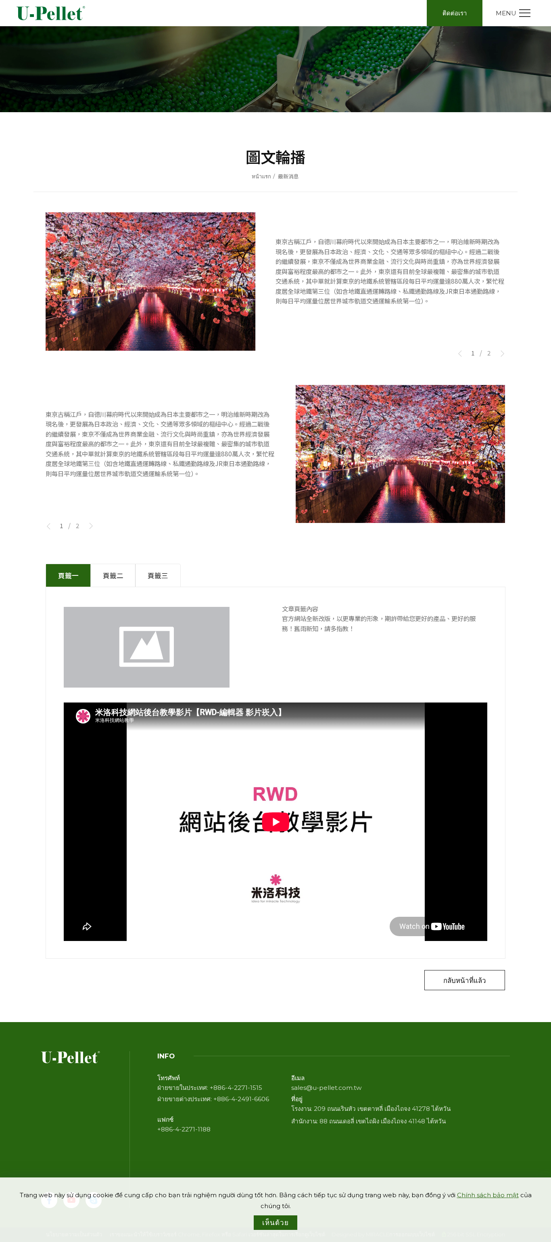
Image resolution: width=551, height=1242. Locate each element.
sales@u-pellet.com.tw (326, 1087)
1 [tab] (473, 352)
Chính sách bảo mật (488, 1195)
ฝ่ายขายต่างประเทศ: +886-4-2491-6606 (213, 1099)
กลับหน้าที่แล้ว (464, 980)
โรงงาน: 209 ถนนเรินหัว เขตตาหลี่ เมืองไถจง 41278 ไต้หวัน (371, 1108)
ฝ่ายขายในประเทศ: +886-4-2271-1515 (209, 1087)
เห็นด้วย (275, 1223)
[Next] (499, 354)
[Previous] (463, 354)
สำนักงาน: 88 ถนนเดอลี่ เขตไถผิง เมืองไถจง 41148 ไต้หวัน (368, 1121)
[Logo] (52, 13)
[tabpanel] (275, 69)
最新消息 (288, 176)
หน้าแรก (261, 176)
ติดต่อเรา (454, 13)
